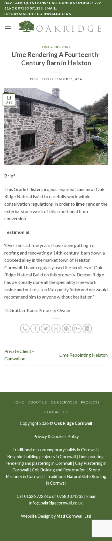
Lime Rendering (56, 47)
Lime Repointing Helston (83, 355)
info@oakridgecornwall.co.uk (37, 14)
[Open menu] (7, 27)
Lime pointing (91, 456)
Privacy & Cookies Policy (56, 436)
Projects (90, 402)
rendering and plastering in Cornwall (39, 463)
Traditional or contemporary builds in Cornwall (54, 449)
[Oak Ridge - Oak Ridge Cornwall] (59, 27)
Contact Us (55, 412)
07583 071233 (30, 8)
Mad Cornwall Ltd (74, 516)
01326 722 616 (37, 496)
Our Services (64, 402)
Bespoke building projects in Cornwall (41, 456)
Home (18, 402)
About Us (37, 402)
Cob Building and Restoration (59, 469)
